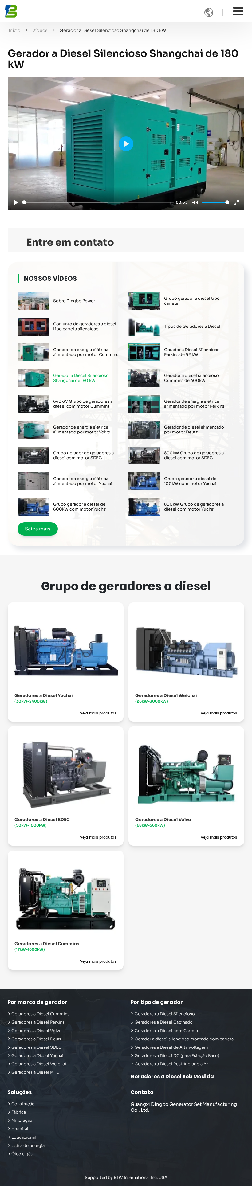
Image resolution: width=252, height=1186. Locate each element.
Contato (142, 1092)
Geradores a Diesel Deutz (36, 1039)
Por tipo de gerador (157, 1002)
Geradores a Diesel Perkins (38, 1022)
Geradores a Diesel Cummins (46, 946)
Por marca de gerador (37, 1002)
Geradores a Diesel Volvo (163, 822)
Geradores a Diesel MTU (35, 1072)
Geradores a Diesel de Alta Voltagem (171, 1047)
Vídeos (39, 30)
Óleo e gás (22, 1154)
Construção (23, 1104)
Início (14, 30)
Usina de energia (28, 1145)
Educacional (23, 1137)
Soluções (20, 1092)
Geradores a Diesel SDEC (42, 822)
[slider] (98, 202)
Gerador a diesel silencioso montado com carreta (184, 1039)
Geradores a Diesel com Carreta (166, 1030)
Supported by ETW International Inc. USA (126, 1177)
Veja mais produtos (98, 713)
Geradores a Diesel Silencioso (165, 1014)
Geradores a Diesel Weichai (166, 698)
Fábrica (18, 1112)
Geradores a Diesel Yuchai (43, 698)
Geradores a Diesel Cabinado (164, 1022)
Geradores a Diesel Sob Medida (172, 1076)
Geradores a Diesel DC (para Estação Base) (177, 1055)
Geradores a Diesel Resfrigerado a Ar (171, 1064)
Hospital (19, 1128)
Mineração (21, 1120)
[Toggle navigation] (238, 11)
